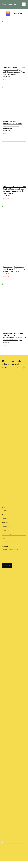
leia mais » (6, 79)
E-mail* (4, 515)
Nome (3, 507)
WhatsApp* (5, 522)
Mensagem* (5, 546)
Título (3, 538)
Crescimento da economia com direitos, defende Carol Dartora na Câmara (14, 269)
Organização (5, 530)
